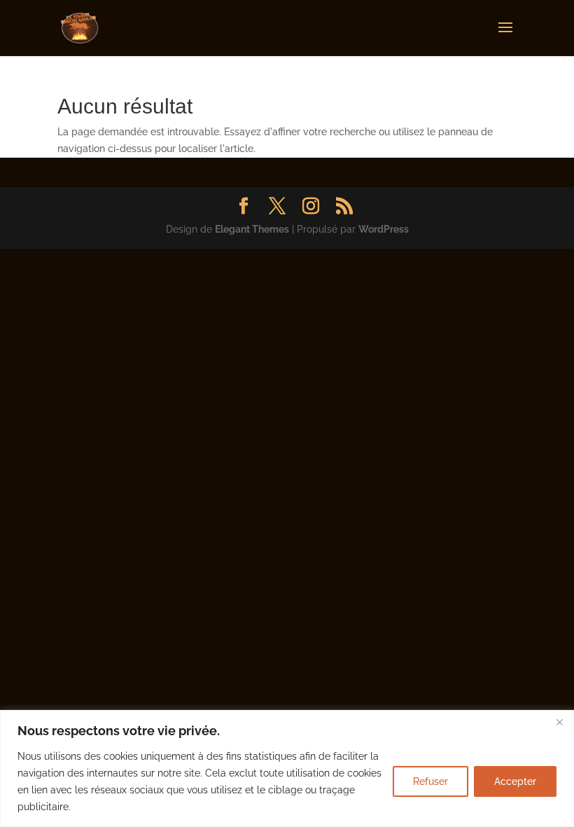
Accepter (515, 781)
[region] (287, 768)
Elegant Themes (252, 229)
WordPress (383, 229)
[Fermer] (559, 721)
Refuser (430, 781)
